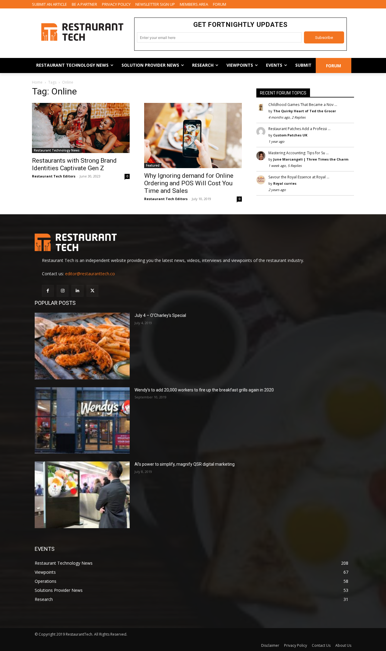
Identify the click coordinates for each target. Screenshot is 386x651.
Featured (153, 165)
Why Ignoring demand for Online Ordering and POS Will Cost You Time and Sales (188, 183)
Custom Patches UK (290, 135)
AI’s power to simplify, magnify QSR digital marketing (184, 464)
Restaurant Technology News (57, 150)
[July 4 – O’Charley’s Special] (82, 346)
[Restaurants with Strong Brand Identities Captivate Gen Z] (81, 128)
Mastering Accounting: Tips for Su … (298, 152)
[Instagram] (62, 291)
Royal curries (284, 183)
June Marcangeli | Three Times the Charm (310, 159)
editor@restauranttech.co (90, 273)
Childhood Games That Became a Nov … (302, 104)
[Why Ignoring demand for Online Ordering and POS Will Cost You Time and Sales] (193, 135)
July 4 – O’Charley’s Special (160, 315)
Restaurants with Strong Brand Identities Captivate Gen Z (74, 164)
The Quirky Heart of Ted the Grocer (304, 111)
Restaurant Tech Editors (53, 176)
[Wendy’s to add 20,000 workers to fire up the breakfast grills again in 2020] (82, 420)
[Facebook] (48, 291)
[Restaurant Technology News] (82, 32)
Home (37, 82)
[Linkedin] (77, 291)
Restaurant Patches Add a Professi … (299, 128)
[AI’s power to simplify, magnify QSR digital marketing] (82, 494)
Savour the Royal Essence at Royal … (298, 177)
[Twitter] (92, 291)
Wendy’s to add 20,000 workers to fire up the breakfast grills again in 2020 (204, 390)
